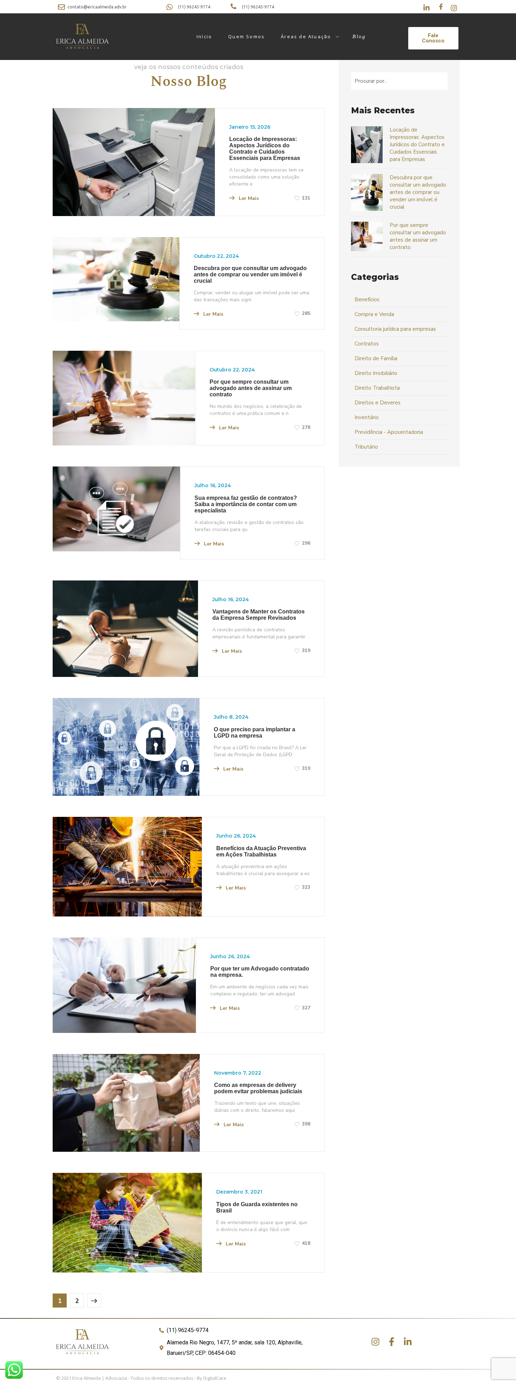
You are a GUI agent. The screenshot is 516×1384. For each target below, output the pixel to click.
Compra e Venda (374, 314)
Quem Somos (246, 36)
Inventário (367, 417)
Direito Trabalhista (377, 387)
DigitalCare (214, 1378)
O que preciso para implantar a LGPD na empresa (254, 732)
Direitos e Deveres (378, 402)
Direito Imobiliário (376, 373)
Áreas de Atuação (306, 36)
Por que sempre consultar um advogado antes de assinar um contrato (251, 388)
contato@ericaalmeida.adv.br (97, 7)
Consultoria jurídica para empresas (395, 328)
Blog (359, 36)
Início (204, 36)
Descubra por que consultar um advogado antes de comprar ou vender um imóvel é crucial (250, 274)
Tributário (366, 446)
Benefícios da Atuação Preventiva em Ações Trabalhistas (261, 851)
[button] (433, 38)
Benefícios (367, 299)
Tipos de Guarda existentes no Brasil (257, 1207)
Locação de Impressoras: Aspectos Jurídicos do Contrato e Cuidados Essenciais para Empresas (264, 148)
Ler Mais (248, 198)
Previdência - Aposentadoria (389, 432)
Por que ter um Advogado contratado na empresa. (259, 972)
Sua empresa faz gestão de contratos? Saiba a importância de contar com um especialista (245, 504)
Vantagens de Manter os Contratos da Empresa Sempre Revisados (258, 615)
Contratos (367, 343)
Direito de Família (376, 358)
